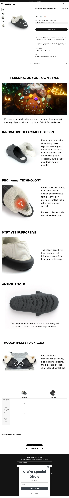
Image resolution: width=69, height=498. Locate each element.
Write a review (34, 445)
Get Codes (34, 488)
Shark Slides (51, 50)
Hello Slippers (10, 4)
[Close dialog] (48, 467)
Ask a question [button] (34, 448)
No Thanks (34, 493)
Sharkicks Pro (51, 37)
